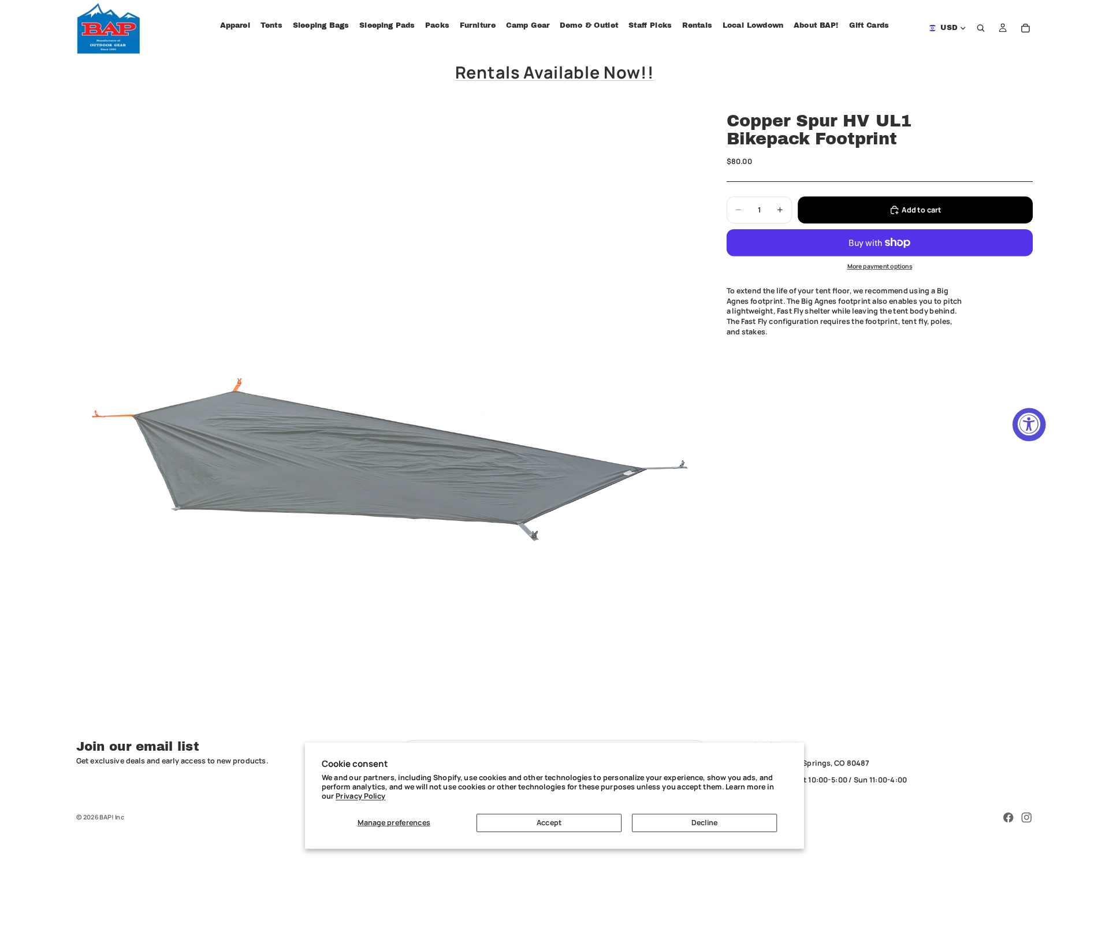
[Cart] (1025, 28)
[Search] (981, 28)
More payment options (880, 266)
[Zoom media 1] (389, 412)
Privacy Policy (360, 796)
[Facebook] (1008, 817)
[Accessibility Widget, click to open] (1029, 424)
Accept (549, 823)
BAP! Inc (111, 816)
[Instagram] (1026, 817)
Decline (704, 823)
